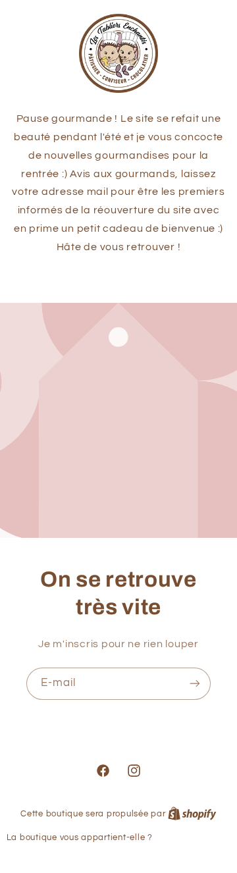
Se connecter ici (192, 837)
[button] (118, 277)
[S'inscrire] (195, 684)
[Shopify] (192, 813)
